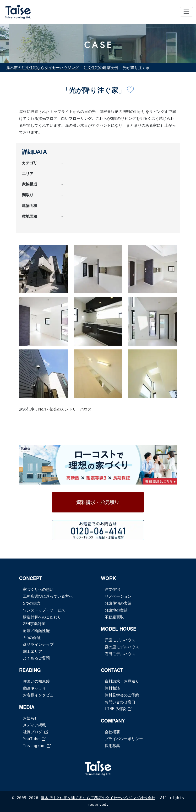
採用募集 (112, 745)
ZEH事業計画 (34, 624)
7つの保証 (32, 637)
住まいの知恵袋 (36, 681)
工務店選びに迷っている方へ (48, 596)
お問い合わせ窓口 (120, 702)
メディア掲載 (34, 725)
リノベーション (118, 596)
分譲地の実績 (116, 610)
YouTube (32, 739)
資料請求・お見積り (122, 681)
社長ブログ (33, 732)
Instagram (35, 745)
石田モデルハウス (120, 654)
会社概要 (112, 732)
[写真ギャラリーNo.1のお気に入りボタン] (130, 90)
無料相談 (112, 688)
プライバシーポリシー (124, 739)
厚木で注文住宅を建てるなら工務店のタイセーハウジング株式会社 (98, 798)
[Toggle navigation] (186, 11)
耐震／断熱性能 (36, 630)
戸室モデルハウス (120, 640)
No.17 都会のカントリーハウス (65, 409)
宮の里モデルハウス (122, 647)
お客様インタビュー (40, 695)
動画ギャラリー (36, 688)
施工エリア (32, 651)
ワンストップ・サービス (44, 610)
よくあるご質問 (36, 658)
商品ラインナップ (38, 644)
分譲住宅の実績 (118, 603)
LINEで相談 (116, 709)
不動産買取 (114, 617)
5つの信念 (32, 603)
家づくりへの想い (38, 589)
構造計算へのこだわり (42, 617)
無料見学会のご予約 (122, 695)
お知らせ (30, 718)
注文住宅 (112, 589)
